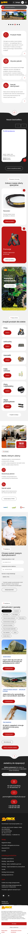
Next (24, 15)
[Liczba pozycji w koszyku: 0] (22, 2)
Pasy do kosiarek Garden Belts (9, 628)
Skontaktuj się (7, 742)
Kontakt (4, 851)
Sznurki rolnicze (6, 636)
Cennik (3, 869)
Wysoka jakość (16, 61)
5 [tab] (17, 24)
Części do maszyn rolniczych (9, 618)
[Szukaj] (3, 7)
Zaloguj (17, 2)
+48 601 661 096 (14, 808)
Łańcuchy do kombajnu (7, 625)
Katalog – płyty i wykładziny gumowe (11, 864)
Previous (3, 15)
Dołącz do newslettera (5, 902)
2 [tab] (10, 24)
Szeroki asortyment (14, 85)
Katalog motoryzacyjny (8, 872)
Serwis (15, 632)
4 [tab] (14, 24)
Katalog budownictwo (7, 875)
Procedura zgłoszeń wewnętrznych (11, 889)
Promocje (7, 249)
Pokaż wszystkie (6, 610)
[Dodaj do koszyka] (21, 157)
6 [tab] (19, 24)
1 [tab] (8, 24)
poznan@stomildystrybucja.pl (14, 797)
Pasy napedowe (6, 632)
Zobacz (7, 332)
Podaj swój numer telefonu (9, 566)
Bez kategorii (15, 614)
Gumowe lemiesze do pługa (8, 621)
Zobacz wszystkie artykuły (10, 747)
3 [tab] (12, 24)
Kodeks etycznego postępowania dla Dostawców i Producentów (11, 886)
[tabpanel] (14, 14)
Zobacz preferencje (14, 927)
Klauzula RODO (6, 848)
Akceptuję (14, 923)
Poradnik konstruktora (8, 858)
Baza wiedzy (5, 614)
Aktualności (16, 610)
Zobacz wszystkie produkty (14, 168)
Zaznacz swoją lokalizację (8, 573)
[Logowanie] (13, 2)
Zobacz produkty (9, 221)
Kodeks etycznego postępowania (10, 882)
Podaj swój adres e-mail (8, 559)
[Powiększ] (13, 270)
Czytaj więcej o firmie (9, 498)
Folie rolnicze (21, 618)
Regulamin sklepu (6, 842)
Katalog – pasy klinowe (8, 861)
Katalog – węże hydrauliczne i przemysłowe (13, 866)
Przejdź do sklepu (14, 414)
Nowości (6, 211)
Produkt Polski (15, 35)
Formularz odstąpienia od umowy (10, 845)
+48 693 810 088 (14, 806)
